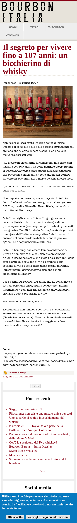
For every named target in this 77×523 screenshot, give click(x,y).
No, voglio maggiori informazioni (47, 517)
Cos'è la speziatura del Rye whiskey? (33, 442)
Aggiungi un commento (18, 376)
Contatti (12, 35)
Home (12, 27)
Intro (34, 27)
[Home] (32, 12)
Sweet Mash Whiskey (23, 450)
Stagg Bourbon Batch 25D (26, 409)
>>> (42, 471)
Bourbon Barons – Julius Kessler (30, 446)
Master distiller (19, 455)
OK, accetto (15, 517)
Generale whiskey (17, 372)
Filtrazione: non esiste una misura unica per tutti (40, 413)
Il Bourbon (56, 27)
